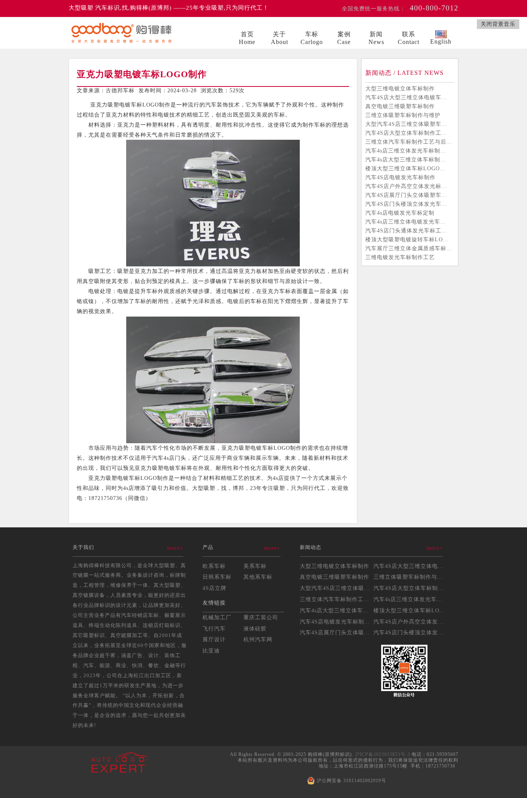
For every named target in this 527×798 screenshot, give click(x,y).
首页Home (247, 38)
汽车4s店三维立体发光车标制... (405, 150)
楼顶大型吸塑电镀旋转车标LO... (407, 239)
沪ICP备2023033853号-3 (382, 754)
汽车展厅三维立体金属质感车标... (408, 248)
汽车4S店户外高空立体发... (408, 621)
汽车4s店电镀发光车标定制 (399, 213)
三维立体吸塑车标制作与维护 (403, 115)
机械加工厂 (217, 617)
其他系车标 (257, 577)
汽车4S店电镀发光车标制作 (400, 177)
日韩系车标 (217, 577)
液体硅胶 (255, 628)
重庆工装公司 (260, 617)
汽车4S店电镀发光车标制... (335, 621)
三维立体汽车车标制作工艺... (337, 599)
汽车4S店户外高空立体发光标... (406, 186)
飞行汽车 (214, 628)
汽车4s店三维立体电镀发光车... (405, 222)
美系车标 (255, 566)
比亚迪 (211, 650)
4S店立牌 (214, 588)
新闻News (376, 38)
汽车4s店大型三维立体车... (334, 610)
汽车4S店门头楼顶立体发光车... (406, 204)
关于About (279, 38)
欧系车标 (214, 566)
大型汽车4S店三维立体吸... (335, 588)
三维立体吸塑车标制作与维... (411, 577)
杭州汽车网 (257, 639)
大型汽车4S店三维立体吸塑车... (406, 124)
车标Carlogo (312, 38)
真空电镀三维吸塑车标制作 (400, 106)
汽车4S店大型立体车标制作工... (406, 133)
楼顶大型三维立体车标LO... (409, 610)
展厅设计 (214, 639)
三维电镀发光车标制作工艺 (400, 257)
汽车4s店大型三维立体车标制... (405, 159)
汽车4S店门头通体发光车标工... (406, 230)
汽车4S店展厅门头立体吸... (335, 632)
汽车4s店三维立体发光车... (408, 599)
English (440, 41)
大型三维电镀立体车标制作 (400, 88)
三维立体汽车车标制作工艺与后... (408, 142)
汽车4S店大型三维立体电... (408, 566)
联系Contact (408, 38)
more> (175, 548)
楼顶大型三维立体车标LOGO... (405, 168)
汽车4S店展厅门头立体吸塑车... (406, 195)
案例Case (344, 38)
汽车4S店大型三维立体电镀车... (406, 97)
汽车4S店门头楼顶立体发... (408, 632)
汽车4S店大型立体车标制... (408, 588)
